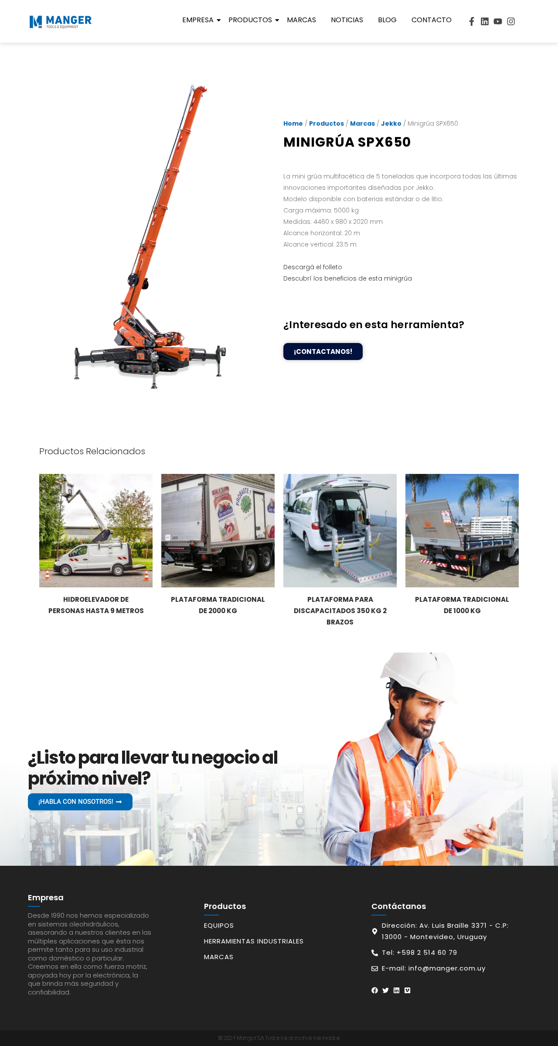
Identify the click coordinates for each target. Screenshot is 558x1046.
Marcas (301, 20)
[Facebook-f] (471, 21)
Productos (250, 20)
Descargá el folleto (312, 267)
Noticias (347, 20)
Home (293, 123)
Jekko (391, 123)
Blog (387, 20)
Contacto (432, 20)
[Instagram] (511, 21)
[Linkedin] (484, 21)
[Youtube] (497, 21)
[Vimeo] (407, 990)
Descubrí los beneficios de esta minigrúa (347, 278)
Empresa (198, 20)
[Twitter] (385, 990)
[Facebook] (374, 990)
